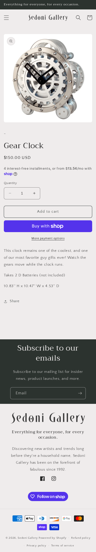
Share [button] (14, 301)
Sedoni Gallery (28, 537)
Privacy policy (36, 545)
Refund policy (80, 537)
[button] (6, 17)
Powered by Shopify (53, 537)
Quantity (10, 183)
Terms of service (62, 545)
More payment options (48, 238)
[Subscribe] (80, 393)
